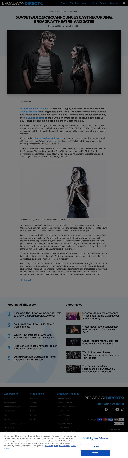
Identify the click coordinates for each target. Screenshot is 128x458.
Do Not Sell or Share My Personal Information (95, 439)
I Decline (95, 446)
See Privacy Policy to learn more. (57, 446)
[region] (64, 445)
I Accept (95, 453)
